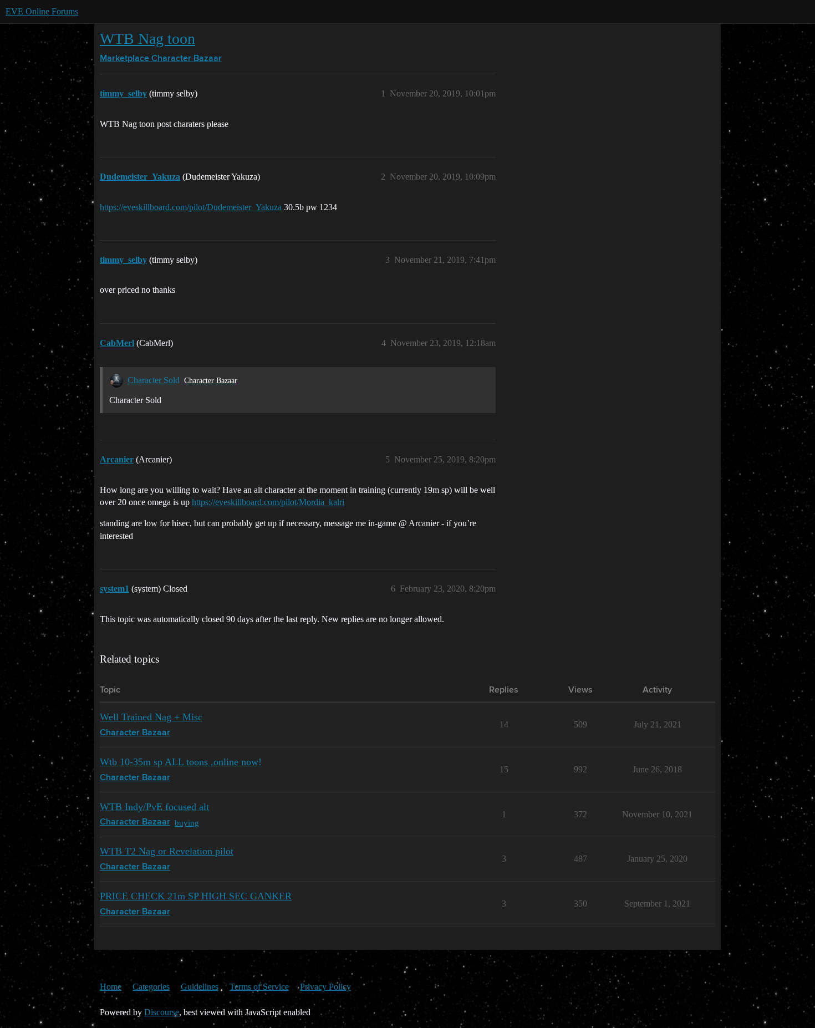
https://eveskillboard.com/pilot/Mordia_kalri (268, 502)
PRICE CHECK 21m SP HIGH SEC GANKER (196, 896)
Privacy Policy (325, 986)
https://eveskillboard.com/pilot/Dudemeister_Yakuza (191, 207)
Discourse (161, 1012)
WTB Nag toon (147, 38)
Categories (151, 986)
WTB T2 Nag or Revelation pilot (166, 851)
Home (110, 986)
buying (187, 822)
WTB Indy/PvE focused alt (154, 806)
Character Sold (154, 380)
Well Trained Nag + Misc (151, 716)
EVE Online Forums (42, 11)
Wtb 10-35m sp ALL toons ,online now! (181, 761)
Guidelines (199, 986)
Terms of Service (259, 986)
